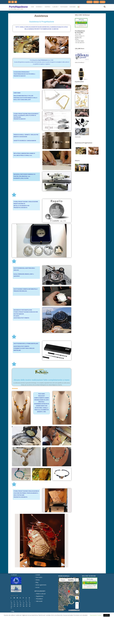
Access (102, 2)
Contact (89, 2)
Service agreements (41, 585)
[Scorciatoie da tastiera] (69, 610)
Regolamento (39, 596)
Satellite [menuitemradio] (71, 580)
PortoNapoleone (18, 6)
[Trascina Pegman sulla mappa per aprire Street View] (77, 597)
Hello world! (39, 601)
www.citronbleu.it (79, 62)
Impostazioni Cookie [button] (95, 615)
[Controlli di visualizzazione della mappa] (77, 591)
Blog (37, 582)
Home (32, 7)
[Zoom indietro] (77, 607)
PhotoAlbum (63, 7)
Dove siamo (73, 7)
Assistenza (47, 7)
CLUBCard (55, 7)
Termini (77, 610)
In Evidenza (39, 7)
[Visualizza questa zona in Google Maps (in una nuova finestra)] (61, 610)
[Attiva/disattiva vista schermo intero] (77, 580)
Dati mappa (73, 610)
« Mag (12, 611)
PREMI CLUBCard (40, 594)
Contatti (38, 575)
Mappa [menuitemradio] (63, 580)
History (96, 2)
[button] (69, 592)
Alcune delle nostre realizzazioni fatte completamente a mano (41, 380)
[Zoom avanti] (77, 603)
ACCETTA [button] (106, 615)
